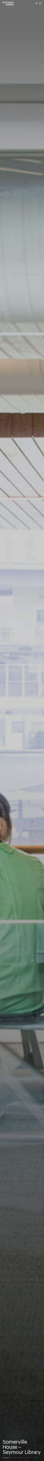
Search (36, 3)
